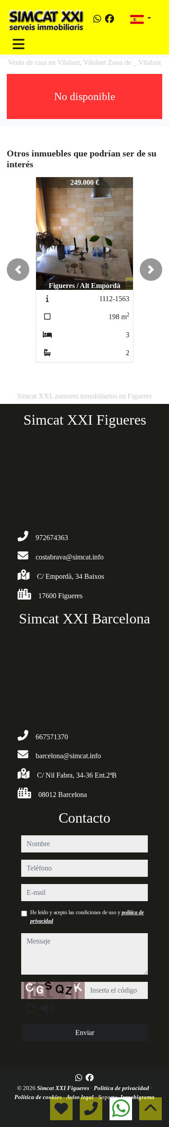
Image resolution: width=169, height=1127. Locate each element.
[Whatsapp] (97, 19)
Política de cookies (38, 1097)
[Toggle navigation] (18, 44)
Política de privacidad (122, 1088)
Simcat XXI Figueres (64, 1088)
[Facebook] (109, 19)
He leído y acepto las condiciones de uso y (87, 916)
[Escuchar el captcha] (47, 1008)
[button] (18, 269)
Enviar (84, 1032)
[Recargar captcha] (31, 1008)
